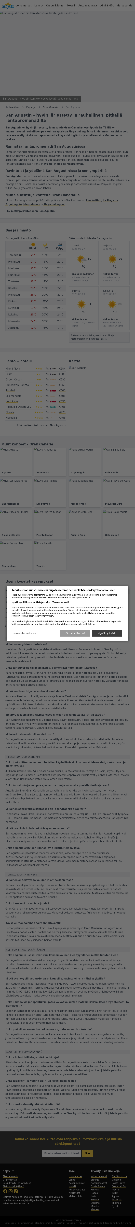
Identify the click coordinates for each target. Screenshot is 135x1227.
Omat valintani (75, 633)
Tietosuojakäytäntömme (24, 633)
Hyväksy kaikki (107, 633)
